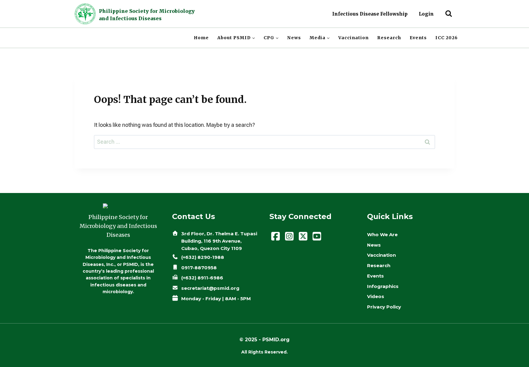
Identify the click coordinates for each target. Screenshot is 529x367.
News (294, 37)
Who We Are (382, 234)
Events (418, 37)
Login (426, 14)
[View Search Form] (449, 14)
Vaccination (353, 37)
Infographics (383, 286)
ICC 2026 (446, 37)
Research (389, 37)
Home (201, 37)
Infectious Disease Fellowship (369, 14)
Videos (375, 296)
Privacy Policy (384, 307)
